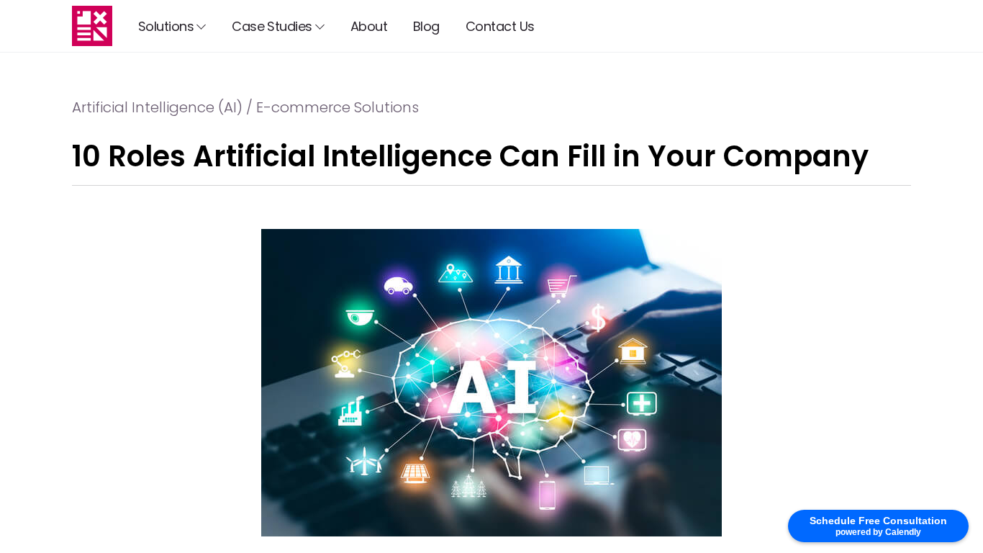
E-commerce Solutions (337, 107)
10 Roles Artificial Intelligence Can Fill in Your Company (470, 156)
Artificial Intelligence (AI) (157, 107)
